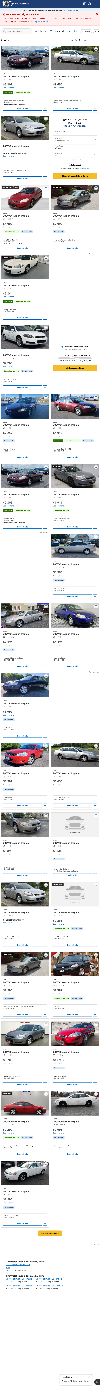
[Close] (88, 1377)
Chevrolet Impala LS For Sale (19, 1285)
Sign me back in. (42, 21)
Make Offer (73, 875)
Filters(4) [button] (43, 31)
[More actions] (45, 109)
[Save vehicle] (46, 49)
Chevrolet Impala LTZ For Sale (49, 1285)
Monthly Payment (60, 131)
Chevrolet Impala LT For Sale (19, 1278)
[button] (84, 4)
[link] (27, 231)
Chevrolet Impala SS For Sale (49, 1278)
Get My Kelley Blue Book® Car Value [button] (75, 160)
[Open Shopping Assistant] (97, 1382)
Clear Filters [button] (73, 31)
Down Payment (60, 146)
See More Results (50, 1233)
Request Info (22, 109)
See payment (8, 88)
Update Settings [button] (84, 168)
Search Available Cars (75, 176)
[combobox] (16, 31)
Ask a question (75, 368)
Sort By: (74, 40)
